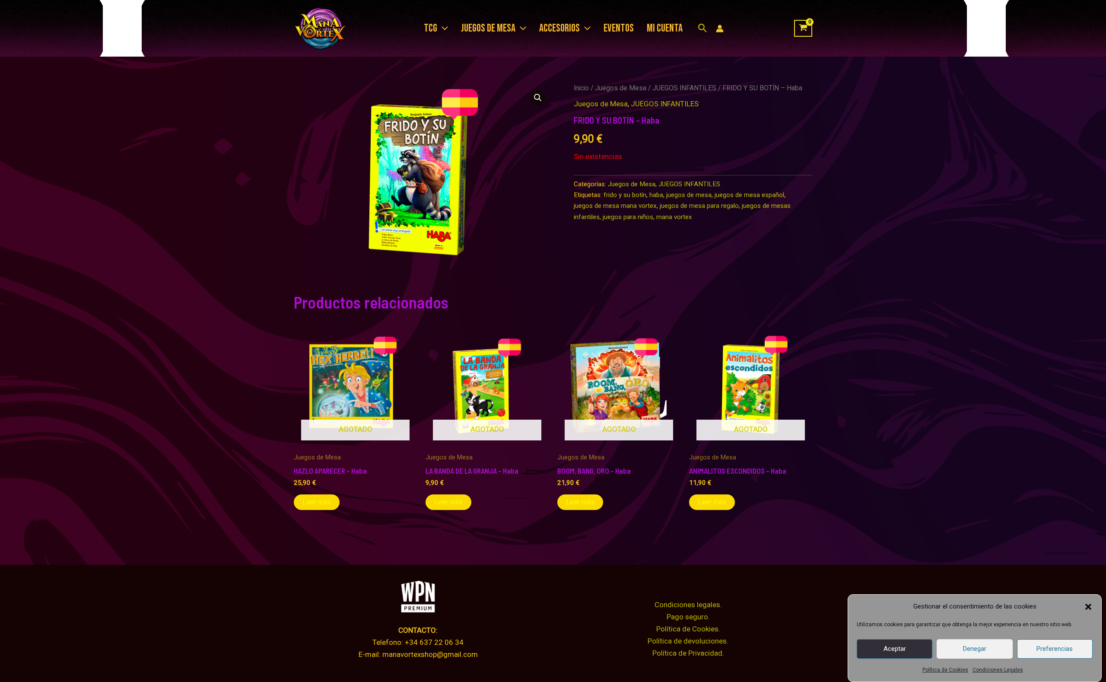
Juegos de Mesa (620, 88)
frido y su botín (625, 195)
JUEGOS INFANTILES (684, 88)
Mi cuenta (665, 28)
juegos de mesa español (749, 195)
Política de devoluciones (687, 641)
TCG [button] (430, 28)
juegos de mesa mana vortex (615, 206)
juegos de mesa (689, 195)
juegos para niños (628, 217)
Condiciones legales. (688, 604)
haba (656, 195)
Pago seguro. (688, 616)
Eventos (619, 28)
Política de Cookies (945, 670)
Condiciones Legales (998, 670)
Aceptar (895, 649)
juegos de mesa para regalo (699, 206)
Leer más (316, 502)
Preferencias (1054, 649)
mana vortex (674, 217)
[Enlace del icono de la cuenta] (720, 28)
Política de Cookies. (688, 629)
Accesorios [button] (559, 28)
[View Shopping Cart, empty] (803, 28)
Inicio (581, 88)
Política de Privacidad (687, 653)
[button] (1088, 606)
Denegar (974, 649)
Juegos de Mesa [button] (488, 28)
